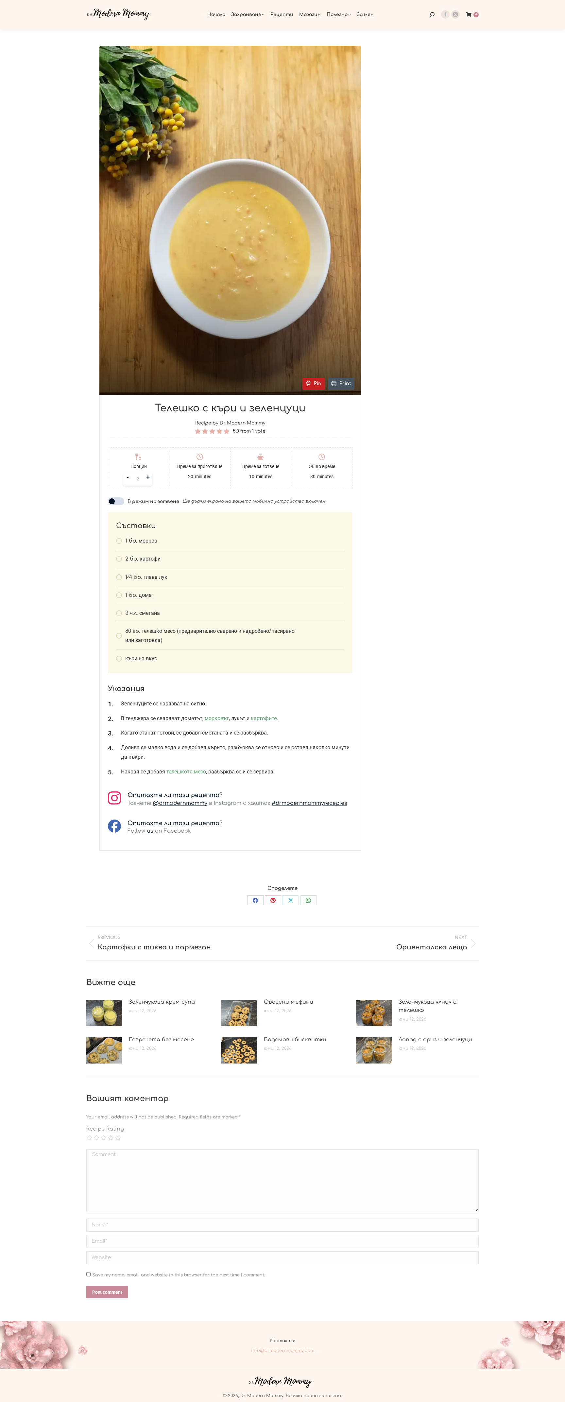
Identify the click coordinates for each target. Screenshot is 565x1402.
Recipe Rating (105, 1129)
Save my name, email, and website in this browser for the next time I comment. (178, 1275)
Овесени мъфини (288, 1002)
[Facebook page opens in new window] (445, 14)
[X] (290, 900)
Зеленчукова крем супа (162, 1002)
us (150, 831)
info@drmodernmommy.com (282, 1350)
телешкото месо (186, 772)
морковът (217, 718)
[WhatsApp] (308, 900)
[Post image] (104, 1013)
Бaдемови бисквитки (295, 1040)
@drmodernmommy (180, 803)
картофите (264, 718)
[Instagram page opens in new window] (455, 14)
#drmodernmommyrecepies (309, 803)
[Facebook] (255, 900)
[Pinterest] (273, 900)
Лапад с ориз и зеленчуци (435, 1040)
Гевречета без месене (161, 1040)
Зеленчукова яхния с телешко (427, 1006)
